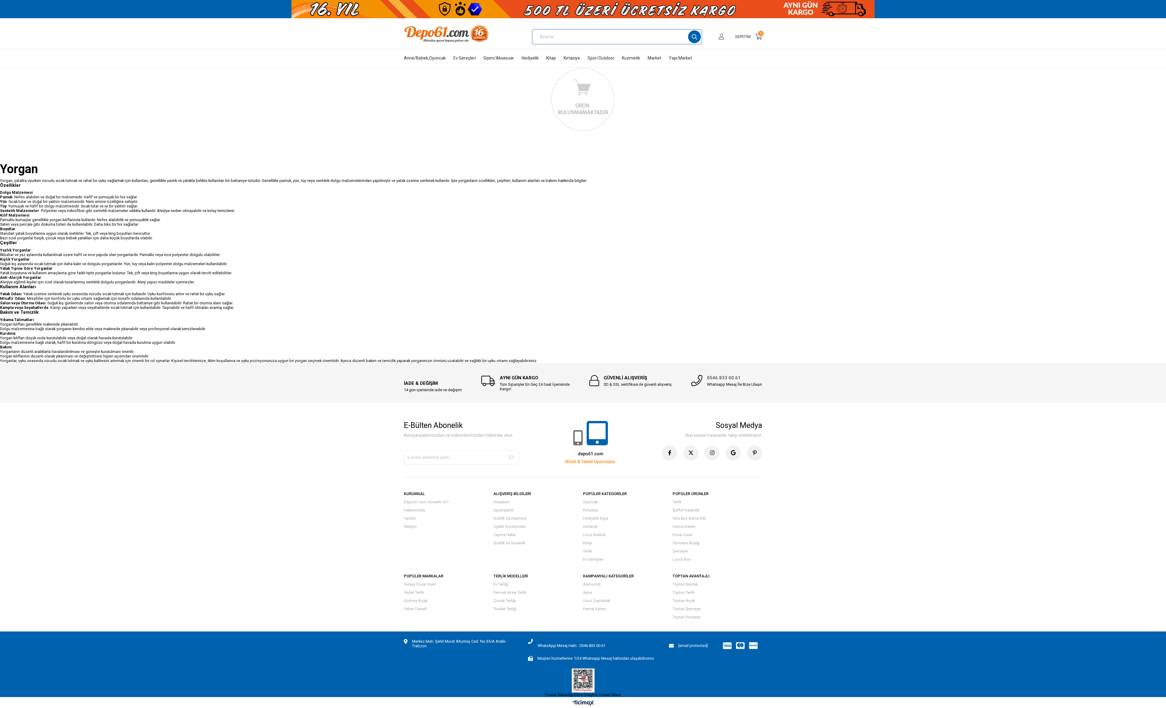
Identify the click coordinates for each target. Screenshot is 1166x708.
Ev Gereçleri (464, 58)
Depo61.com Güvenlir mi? (426, 502)
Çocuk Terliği (504, 600)
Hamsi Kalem (684, 526)
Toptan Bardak (685, 584)
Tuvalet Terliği (505, 609)
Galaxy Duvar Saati (420, 584)
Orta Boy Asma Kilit (689, 518)
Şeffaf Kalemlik (686, 510)
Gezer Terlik (414, 592)
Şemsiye (680, 551)
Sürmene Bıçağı (686, 543)
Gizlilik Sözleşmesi (510, 518)
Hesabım (501, 502)
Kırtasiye (572, 58)
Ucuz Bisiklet (594, 534)
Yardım (410, 518)
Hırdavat (590, 526)
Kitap (551, 58)
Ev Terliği (500, 584)
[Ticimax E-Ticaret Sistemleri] (583, 703)
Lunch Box (682, 559)
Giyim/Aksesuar (498, 58)
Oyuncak (590, 502)
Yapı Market (680, 58)
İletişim (410, 526)
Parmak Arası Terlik (510, 592)
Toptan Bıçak (684, 600)
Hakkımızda (414, 510)
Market (654, 58)
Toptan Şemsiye (687, 609)
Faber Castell (415, 609)
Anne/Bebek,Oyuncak (425, 58)
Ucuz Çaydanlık (596, 600)
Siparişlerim (503, 510)
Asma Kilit (592, 584)
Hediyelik (530, 58)
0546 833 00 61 (724, 378)
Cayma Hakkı (504, 534)
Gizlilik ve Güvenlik (509, 543)
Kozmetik (631, 58)
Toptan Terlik (684, 592)
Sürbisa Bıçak (416, 600)
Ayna (587, 592)
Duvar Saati (682, 534)
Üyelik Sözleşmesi (509, 526)
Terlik (587, 551)
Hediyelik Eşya (595, 518)
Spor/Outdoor (601, 58)
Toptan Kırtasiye (687, 617)
